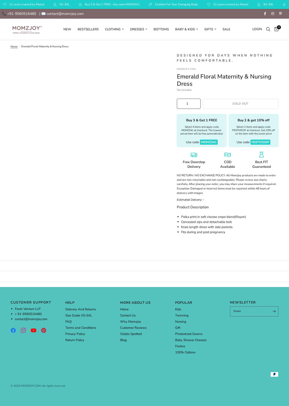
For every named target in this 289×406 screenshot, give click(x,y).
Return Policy (74, 340)
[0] (275, 29)
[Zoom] (155, 62)
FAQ (68, 321)
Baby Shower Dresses (190, 340)
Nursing (180, 321)
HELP (69, 303)
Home (14, 46)
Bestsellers (88, 29)
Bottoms (161, 29)
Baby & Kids (185, 29)
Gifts (208, 29)
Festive (180, 346)
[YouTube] (35, 330)
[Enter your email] (274, 311)
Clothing (113, 29)
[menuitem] (67, 29)
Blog (123, 340)
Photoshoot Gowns (188, 334)
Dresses (137, 29)
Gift (177, 328)
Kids (178, 309)
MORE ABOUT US (135, 303)
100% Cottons (185, 352)
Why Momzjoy (130, 321)
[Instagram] (25, 330)
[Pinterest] (45, 330)
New (67, 29)
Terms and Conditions (80, 328)
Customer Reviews (133, 328)
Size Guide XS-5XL (78, 315)
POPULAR (184, 303)
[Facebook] (15, 330)
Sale (226, 29)
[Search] (268, 29)
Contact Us (128, 315)
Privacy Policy (75, 334)
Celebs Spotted (131, 334)
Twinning (182, 315)
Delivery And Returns (80, 309)
